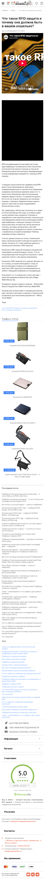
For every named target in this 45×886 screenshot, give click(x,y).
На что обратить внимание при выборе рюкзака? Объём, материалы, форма (21, 627)
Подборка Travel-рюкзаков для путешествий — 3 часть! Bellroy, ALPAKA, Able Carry (21, 495)
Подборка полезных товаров (13, 676)
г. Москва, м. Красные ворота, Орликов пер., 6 (23, 840)
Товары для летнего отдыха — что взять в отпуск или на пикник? (21, 530)
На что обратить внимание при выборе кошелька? (22, 623)
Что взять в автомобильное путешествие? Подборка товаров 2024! (18, 535)
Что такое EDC (7, 637)
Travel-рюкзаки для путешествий (14, 707)
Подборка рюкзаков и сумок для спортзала (19, 712)
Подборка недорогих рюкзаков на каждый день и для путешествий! (21, 572)
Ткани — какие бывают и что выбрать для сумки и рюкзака (21, 592)
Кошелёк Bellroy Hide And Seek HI (22, 423)
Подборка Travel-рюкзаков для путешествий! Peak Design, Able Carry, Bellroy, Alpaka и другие (21, 561)
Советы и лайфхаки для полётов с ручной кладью (18, 648)
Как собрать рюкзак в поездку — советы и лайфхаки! (18, 566)
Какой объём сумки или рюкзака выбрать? (19, 671)
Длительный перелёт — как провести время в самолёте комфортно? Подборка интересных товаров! (19, 551)
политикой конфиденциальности (23, 821)
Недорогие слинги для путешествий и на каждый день (21, 698)
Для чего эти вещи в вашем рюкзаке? (16, 668)
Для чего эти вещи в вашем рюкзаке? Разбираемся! (22, 557)
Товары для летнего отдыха (13, 687)
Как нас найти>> (11, 843)
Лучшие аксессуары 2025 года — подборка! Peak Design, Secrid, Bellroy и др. (21, 509)
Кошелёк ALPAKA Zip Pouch (22, 371)
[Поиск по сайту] (32, 4)
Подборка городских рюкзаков (14, 656)
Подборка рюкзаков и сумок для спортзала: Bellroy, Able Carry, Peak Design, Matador (22, 603)
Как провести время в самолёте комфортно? (19, 710)
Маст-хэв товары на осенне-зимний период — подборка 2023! (20, 619)
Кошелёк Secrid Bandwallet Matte (22, 345)
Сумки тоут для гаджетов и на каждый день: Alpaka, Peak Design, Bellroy (22, 613)
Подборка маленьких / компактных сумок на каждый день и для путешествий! (19, 577)
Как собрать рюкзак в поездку (14, 659)
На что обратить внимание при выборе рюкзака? (21, 673)
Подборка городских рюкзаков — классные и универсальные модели (20, 608)
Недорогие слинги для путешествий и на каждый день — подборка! (21, 545)
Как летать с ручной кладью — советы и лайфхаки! (22, 505)
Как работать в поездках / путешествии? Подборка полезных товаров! (22, 587)
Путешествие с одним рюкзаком (14, 665)
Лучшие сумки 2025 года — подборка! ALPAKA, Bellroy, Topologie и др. (20, 514)
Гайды (13, 10)
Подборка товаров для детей (13, 662)
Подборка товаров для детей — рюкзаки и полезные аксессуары (22, 540)
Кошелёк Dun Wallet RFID (22, 397)
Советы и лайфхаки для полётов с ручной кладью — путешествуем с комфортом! (22, 524)
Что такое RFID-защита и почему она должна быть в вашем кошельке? (19, 309)
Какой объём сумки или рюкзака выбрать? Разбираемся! (19, 582)
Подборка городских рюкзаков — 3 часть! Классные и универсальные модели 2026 (22, 500)
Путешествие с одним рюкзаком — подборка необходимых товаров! (19, 598)
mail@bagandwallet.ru (13, 851)
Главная (5, 10)
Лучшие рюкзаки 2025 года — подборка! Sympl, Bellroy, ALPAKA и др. (20, 519)
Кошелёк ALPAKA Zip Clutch (22, 449)
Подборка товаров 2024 (11, 684)
